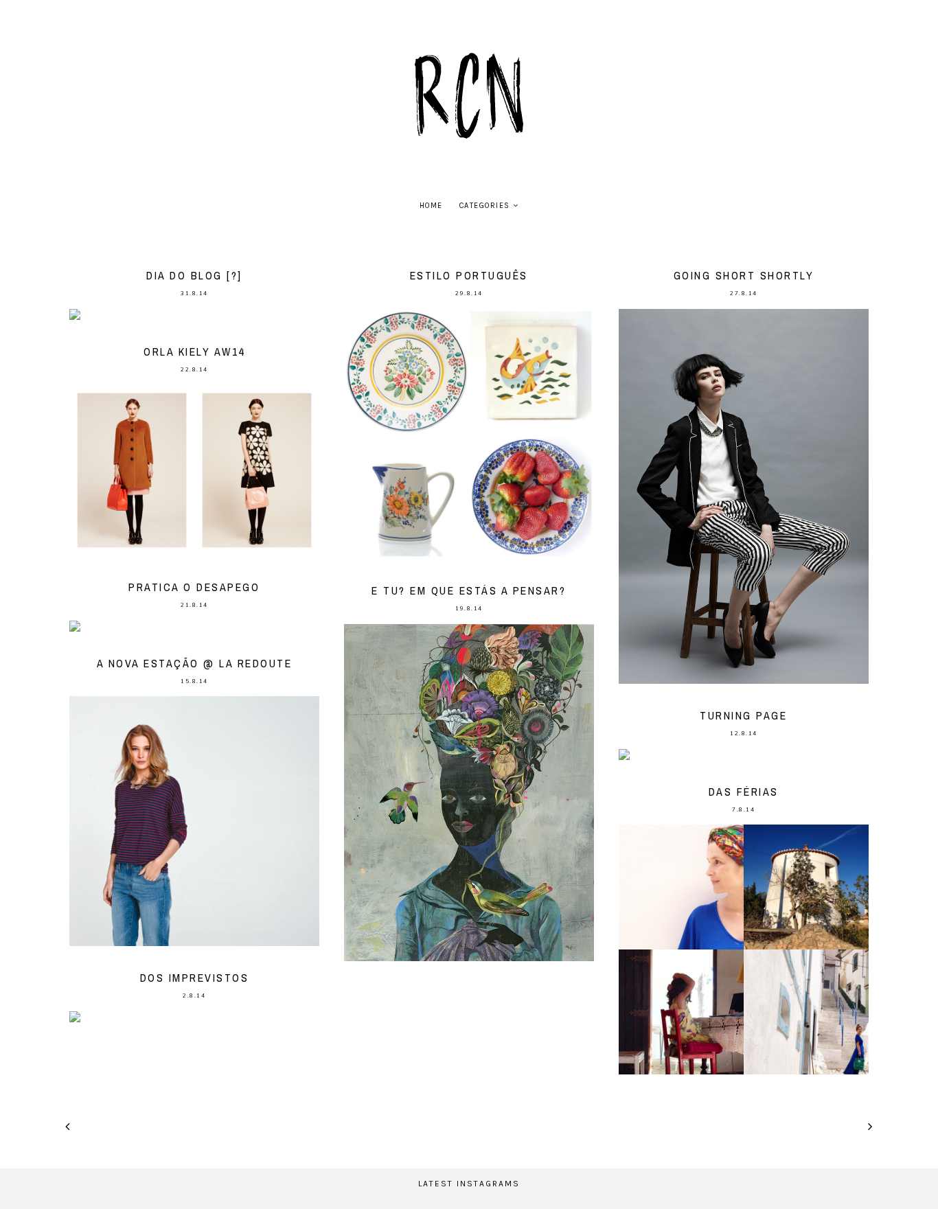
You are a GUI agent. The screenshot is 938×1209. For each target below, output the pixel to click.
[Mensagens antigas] (870, 1126)
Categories (484, 205)
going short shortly (744, 275)
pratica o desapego (194, 587)
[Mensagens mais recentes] (68, 1126)
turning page (743, 715)
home (431, 205)
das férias (744, 791)
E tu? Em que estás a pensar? (468, 590)
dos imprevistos (194, 977)
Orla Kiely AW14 (194, 351)
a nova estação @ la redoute (195, 663)
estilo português (469, 275)
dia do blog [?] (194, 275)
